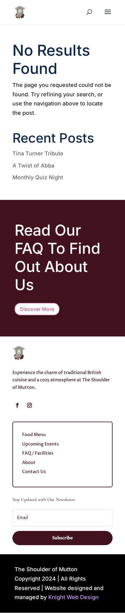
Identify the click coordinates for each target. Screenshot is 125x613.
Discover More (37, 309)
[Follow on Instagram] (29, 405)
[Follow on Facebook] (17, 405)
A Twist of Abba (33, 165)
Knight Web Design (73, 597)
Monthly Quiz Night (37, 177)
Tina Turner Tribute (37, 153)
